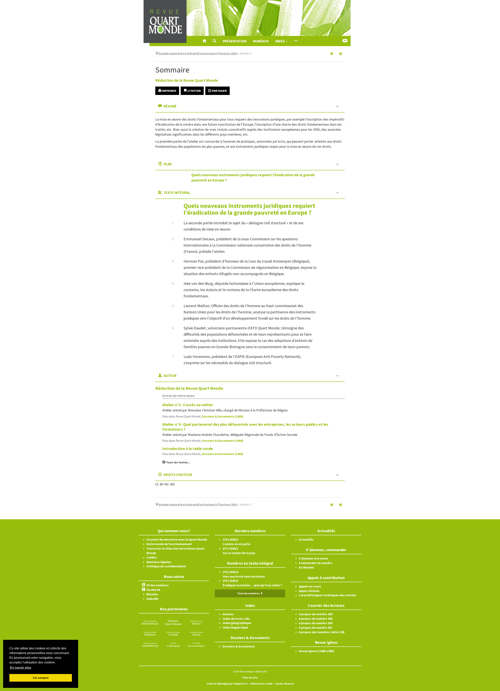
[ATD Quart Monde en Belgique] (150, 633)
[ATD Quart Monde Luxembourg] (150, 644)
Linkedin (152, 599)
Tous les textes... (177, 462)
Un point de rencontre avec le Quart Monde (176, 539)
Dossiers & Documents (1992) (222, 416)
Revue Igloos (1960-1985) (316, 651)
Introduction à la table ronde (187, 448)
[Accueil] (204, 41)
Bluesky (152, 594)
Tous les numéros (248, 593)
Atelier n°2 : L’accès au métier (187, 404)
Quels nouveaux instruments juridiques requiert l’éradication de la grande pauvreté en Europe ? (249, 209)
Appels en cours (310, 586)
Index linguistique (235, 627)
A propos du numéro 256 (315, 623)
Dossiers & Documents (239, 646)
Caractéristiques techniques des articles (327, 595)
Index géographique (237, 623)
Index (280, 41)
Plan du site (250, 677)
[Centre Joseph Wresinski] (173, 644)
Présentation (234, 41)
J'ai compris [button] (41, 677)
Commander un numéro (315, 563)
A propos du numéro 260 (315, 614)
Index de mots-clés (236, 618)
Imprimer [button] (168, 91)
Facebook (153, 590)
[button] (214, 41)
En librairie (306, 567)
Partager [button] (219, 91)
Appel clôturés (309, 591)
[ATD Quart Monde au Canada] (173, 633)
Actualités (306, 539)
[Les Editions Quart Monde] (173, 622)
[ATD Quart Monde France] (196, 622)
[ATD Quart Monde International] (150, 622)
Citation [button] (194, 91)
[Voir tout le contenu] (295, 41)
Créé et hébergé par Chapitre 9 (227, 683)
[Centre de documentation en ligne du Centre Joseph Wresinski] (196, 644)
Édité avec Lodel (261, 683)
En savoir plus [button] (20, 667)
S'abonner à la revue (313, 558)
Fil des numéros (157, 585)
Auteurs (228, 614)
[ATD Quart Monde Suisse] (196, 633)
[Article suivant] (340, 54)
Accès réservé (285, 683)
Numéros (261, 41)
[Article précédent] (332, 54)
